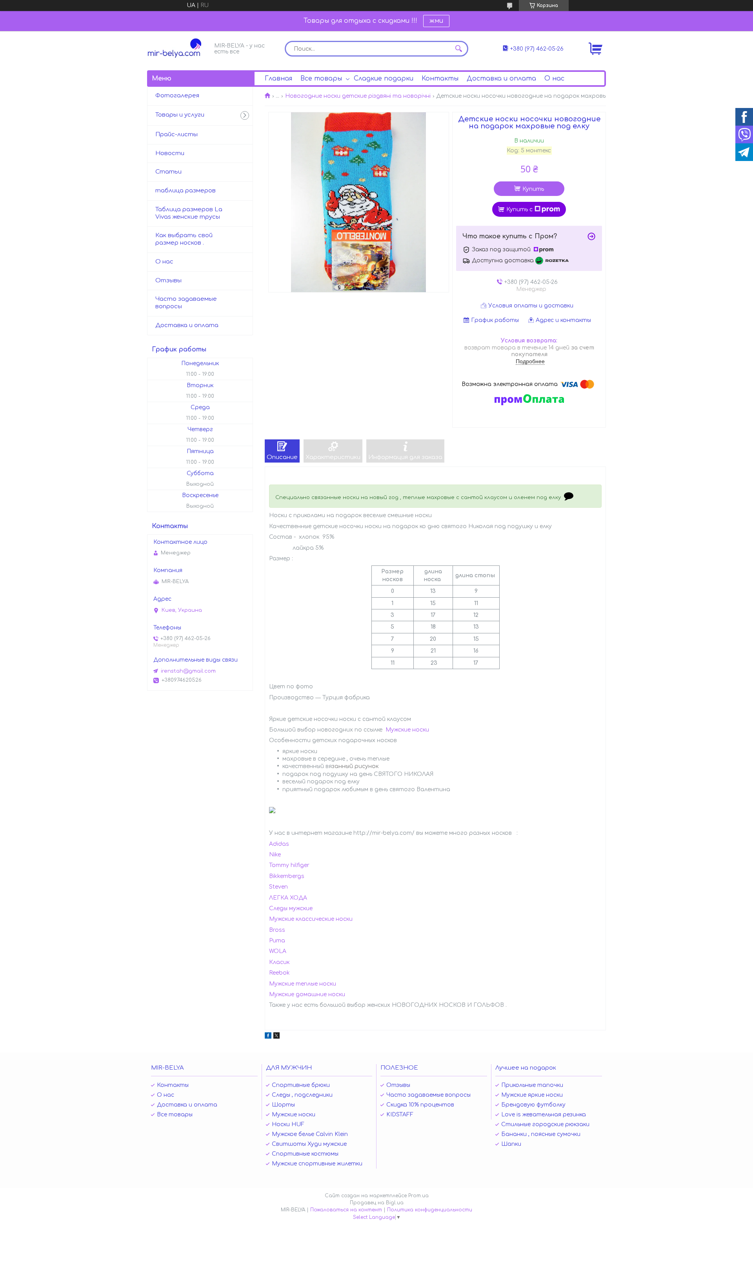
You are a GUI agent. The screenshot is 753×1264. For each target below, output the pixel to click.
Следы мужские (291, 908)
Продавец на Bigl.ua (377, 1202)
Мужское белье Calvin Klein (310, 1134)
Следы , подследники (302, 1095)
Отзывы (168, 280)
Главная (278, 78)
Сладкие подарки (383, 78)
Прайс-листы (176, 134)
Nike (275, 855)
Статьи (168, 171)
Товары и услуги (179, 115)
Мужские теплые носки (302, 984)
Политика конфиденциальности (429, 1210)
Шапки (511, 1144)
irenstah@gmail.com (188, 671)
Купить (533, 189)
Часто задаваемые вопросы (186, 303)
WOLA (277, 951)
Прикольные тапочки (532, 1085)
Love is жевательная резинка (543, 1115)
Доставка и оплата (501, 78)
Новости (169, 153)
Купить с (519, 209)
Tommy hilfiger (289, 865)
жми (436, 20)
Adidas (279, 844)
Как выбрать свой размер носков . (184, 239)
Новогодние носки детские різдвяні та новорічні (358, 96)
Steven (278, 887)
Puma (277, 941)
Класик (279, 962)
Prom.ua (418, 1195)
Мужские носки (407, 730)
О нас (554, 78)
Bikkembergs (286, 876)
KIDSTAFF (399, 1115)
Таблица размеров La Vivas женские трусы (188, 213)
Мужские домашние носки (307, 994)
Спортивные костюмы (305, 1154)
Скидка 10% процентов (420, 1105)
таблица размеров (185, 190)
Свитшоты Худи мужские (309, 1144)
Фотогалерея (177, 95)
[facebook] (268, 1037)
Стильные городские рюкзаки (545, 1124)
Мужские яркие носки (532, 1095)
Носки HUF (288, 1124)
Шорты (283, 1105)
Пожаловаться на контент (346, 1210)
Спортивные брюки (301, 1085)
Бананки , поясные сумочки (540, 1134)
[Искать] (458, 49)
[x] (276, 1037)
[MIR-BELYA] (178, 48)
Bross (277, 930)
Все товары (321, 78)
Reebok (279, 973)
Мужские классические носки (311, 919)
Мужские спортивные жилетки (317, 1164)
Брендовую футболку (533, 1105)
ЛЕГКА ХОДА (288, 898)
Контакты (440, 78)
